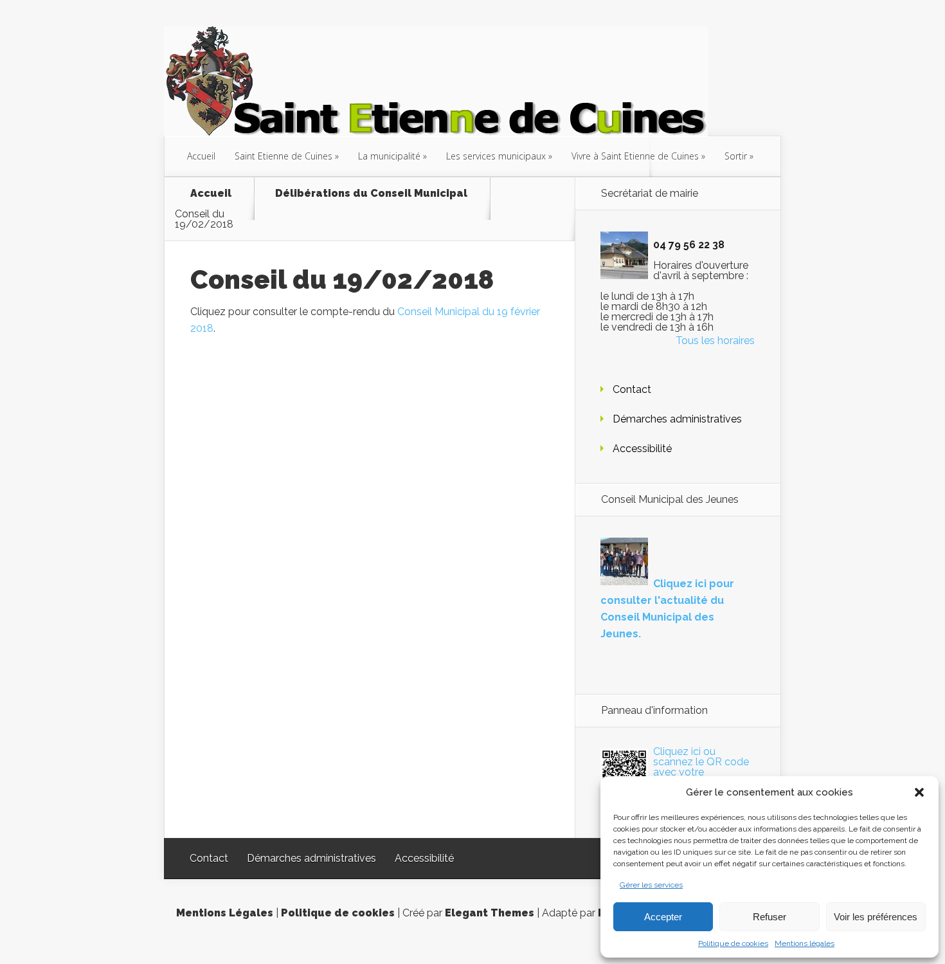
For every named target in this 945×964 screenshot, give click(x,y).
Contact (632, 389)
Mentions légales (804, 943)
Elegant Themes (489, 913)
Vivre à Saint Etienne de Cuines (635, 156)
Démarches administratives (677, 419)
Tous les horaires (715, 340)
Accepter (663, 916)
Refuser (769, 916)
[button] (919, 792)
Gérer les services (651, 884)
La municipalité (389, 156)
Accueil (201, 156)
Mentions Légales (224, 913)
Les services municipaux (496, 156)
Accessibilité (642, 448)
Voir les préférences (875, 916)
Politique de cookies (733, 943)
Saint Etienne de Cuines (283, 156)
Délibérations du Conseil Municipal (371, 193)
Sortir (735, 156)
